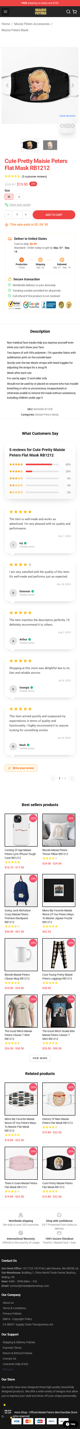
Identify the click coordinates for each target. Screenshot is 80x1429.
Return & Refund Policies (17, 1353)
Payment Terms (12, 1347)
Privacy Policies (12, 1313)
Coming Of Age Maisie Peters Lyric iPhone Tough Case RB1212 (20, 854)
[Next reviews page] (71, 778)
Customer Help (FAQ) (15, 1364)
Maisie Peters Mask (15, 30)
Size (7, 190)
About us (8, 1302)
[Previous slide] (7, 85)
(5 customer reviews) (34, 176)
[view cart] (74, 11)
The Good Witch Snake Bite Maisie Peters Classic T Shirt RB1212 (58, 1035)
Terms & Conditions (14, 1308)
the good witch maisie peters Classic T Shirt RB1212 (18, 1035)
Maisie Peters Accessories (32, 24)
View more (40, 1058)
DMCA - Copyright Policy (17, 1319)
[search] (68, 11)
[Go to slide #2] (50, 145)
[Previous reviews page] (53, 778)
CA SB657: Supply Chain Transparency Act (28, 1324)
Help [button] (73, 1424)
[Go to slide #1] (30, 145)
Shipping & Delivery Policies (19, 1342)
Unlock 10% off (7, 1412)
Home (6, 24)
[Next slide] (72, 85)
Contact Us (9, 1358)
